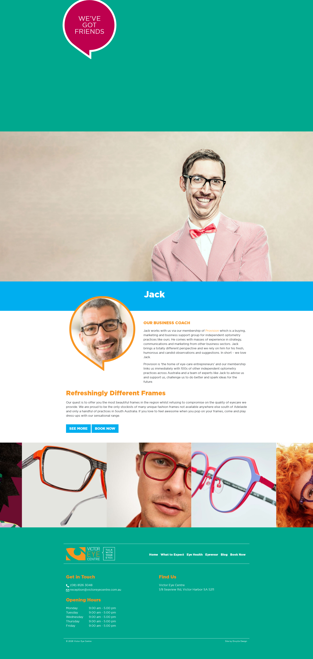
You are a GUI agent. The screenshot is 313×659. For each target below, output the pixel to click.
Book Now (105, 428)
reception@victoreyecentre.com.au (95, 589)
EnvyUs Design (240, 641)
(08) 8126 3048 (80, 585)
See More (78, 428)
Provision (212, 331)
